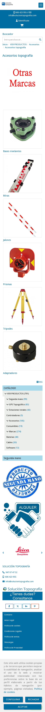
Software (11, 447)
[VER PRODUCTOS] (5, 393)
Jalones (7, 240)
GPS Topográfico (16, 404)
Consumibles (12, 426)
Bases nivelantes (12, 151)
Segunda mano (16, 399)
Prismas (7, 284)
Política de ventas (11, 637)
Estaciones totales (17, 410)
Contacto (8, 615)
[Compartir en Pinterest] (35, 606)
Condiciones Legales (13, 631)
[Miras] (22, 173)
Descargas (8, 642)
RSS (40, 382)
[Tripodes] (22, 306)
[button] (22, 20)
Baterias (10, 437)
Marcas (12, 431)
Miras (6, 195)
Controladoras (13, 415)
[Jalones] (22, 218)
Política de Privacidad (13, 648)
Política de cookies (12, 626)
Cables (9, 442)
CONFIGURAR (13, 699)
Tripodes (8, 328)
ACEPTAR (22, 706)
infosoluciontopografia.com (22, 15)
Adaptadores (10, 373)
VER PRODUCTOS (15, 393)
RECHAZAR (33, 699)
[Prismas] (22, 262)
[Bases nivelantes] (22, 129)
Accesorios (14, 420)
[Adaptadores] (22, 351)
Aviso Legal (9, 620)
